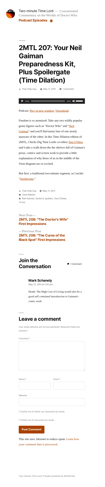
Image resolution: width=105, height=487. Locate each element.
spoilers (49, 198)
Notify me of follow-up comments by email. (43, 411)
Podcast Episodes (33, 20)
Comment (24, 338)
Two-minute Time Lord (36, 11)
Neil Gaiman (28, 198)
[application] (52, 101)
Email (56, 379)
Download (62, 111)
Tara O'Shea (75, 142)
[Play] (22, 101)
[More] (51, 20)
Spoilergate (27, 179)
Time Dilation (28, 194)
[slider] (80, 100)
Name (22, 379)
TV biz (22, 202)
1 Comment (68, 89)
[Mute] (73, 101)
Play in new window (42, 111)
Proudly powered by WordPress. (59, 476)
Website (23, 395)
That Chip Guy (29, 89)
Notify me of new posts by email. (37, 420)
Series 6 (40, 198)
